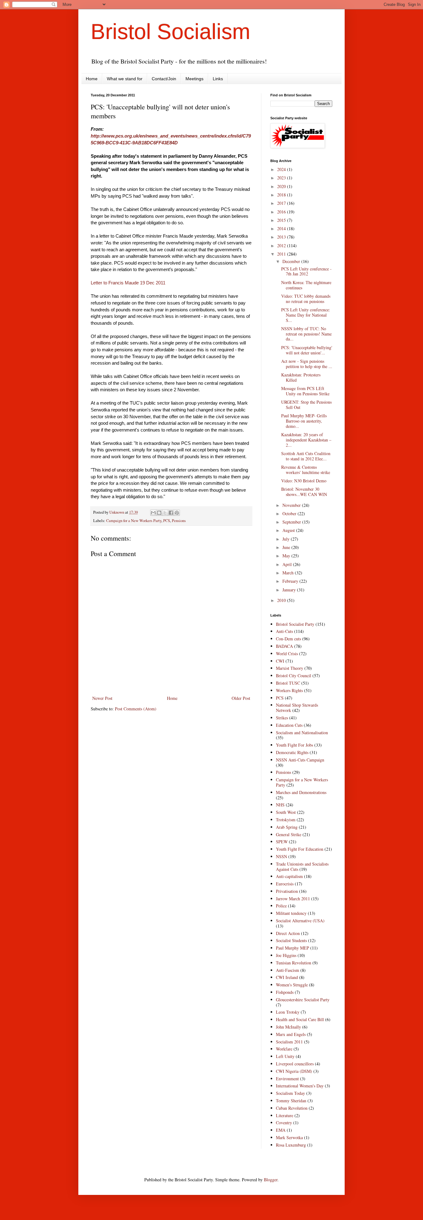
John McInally (288, 1027)
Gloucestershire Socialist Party (302, 1000)
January (289, 590)
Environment (287, 1079)
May (286, 556)
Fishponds (285, 992)
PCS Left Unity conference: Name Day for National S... (305, 315)
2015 (282, 220)
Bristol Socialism (170, 32)
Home (92, 78)
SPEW (282, 842)
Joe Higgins (286, 955)
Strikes (282, 718)
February (290, 581)
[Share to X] (165, 513)
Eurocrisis (285, 884)
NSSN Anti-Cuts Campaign (300, 760)
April (287, 564)
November (292, 505)
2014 (282, 228)
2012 (282, 245)
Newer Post (102, 698)
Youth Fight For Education (299, 849)
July (286, 539)
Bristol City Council (293, 675)
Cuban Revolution (291, 1108)
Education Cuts (289, 725)
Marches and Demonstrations (301, 792)
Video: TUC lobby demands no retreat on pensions (305, 298)
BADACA (284, 646)
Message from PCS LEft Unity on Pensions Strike (305, 391)
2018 (282, 195)
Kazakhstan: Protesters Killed (301, 377)
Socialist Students (291, 940)
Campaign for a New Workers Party (133, 520)
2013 (282, 237)
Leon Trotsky (287, 1012)
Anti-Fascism (287, 970)
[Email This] (153, 513)
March (288, 573)
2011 (282, 254)
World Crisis (287, 653)
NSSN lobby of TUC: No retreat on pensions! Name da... (306, 334)
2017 (282, 203)
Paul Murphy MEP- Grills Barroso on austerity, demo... (304, 421)
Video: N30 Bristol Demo (303, 481)
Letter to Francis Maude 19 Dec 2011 (128, 282)
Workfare (284, 1049)
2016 (282, 212)
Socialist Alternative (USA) (300, 921)
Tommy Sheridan (291, 1101)
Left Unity (285, 1056)
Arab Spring (287, 827)
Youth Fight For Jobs (294, 745)
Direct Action (288, 933)
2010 (282, 600)
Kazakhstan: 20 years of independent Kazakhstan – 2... (306, 440)
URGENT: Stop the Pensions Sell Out (306, 404)
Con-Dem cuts (288, 639)
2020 (282, 186)
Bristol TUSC (288, 683)
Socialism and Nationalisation (302, 732)
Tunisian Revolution (293, 963)
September (292, 522)
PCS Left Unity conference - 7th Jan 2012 (306, 271)
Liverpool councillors (295, 1064)
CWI (280, 661)
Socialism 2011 (289, 1042)
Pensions (179, 520)
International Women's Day (300, 1086)
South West (286, 812)
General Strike (288, 834)
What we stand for (124, 78)
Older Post (241, 698)
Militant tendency (291, 913)
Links (218, 78)
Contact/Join (164, 78)
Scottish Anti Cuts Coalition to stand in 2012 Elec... (305, 456)
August (289, 530)
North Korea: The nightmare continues (306, 285)
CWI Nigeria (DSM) (294, 1071)
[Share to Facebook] (171, 513)
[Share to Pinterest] (177, 513)
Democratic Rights (292, 752)
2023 (282, 178)
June (286, 547)
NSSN (281, 856)
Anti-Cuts (284, 631)
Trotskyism (285, 820)
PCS (166, 520)
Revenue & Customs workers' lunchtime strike (305, 469)
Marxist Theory (289, 668)
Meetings (194, 78)
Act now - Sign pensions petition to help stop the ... (306, 363)
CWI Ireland (287, 977)
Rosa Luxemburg (291, 1145)
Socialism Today (290, 1093)
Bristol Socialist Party (295, 624)
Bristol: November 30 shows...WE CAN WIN (304, 491)
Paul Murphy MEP (292, 948)
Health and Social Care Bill (300, 1019)
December (291, 261)
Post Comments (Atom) (135, 709)
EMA (281, 1130)
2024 (282, 169)
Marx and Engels (291, 1034)
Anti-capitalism (289, 876)
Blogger (270, 1180)
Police (281, 906)
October (290, 513)
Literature (284, 1115)
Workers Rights (289, 690)
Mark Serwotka (289, 1137)
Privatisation (287, 891)
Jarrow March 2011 (293, 899)
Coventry (284, 1123)
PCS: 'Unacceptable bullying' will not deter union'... (306, 350)
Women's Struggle (292, 985)
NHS (280, 805)
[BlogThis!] (159, 513)
